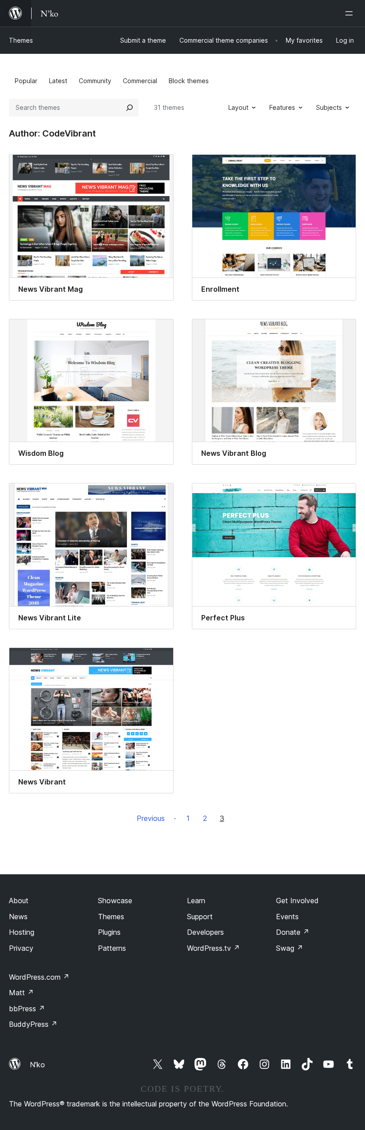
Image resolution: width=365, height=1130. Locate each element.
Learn (196, 900)
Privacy (21, 948)
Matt (21, 992)
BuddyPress (33, 1024)
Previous (151, 818)
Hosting (21, 932)
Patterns (112, 948)
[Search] (129, 108)
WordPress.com (39, 977)
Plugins (109, 932)
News (18, 916)
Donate (292, 932)
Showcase (115, 900)
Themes (21, 40)
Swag (289, 948)
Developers (205, 932)
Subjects (329, 107)
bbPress (27, 1008)
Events (287, 916)
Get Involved (297, 900)
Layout (238, 107)
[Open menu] (351, 13)
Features (282, 107)
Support (200, 916)
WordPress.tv (213, 948)
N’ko (37, 1064)
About (18, 900)
